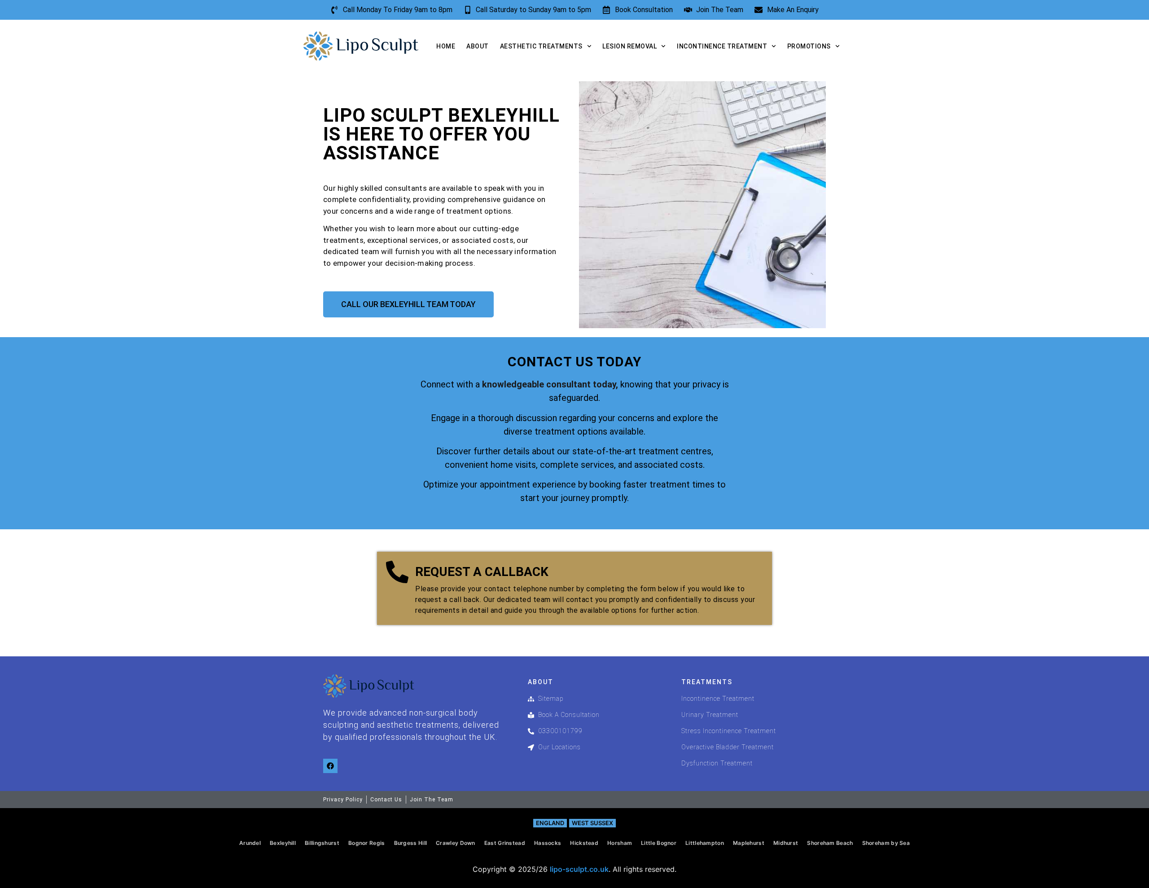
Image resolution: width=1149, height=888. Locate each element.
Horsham (619, 843)
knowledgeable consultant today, (550, 384)
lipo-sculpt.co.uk (579, 869)
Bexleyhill (283, 843)
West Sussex (592, 822)
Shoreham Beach (830, 843)
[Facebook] (330, 766)
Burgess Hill (410, 843)
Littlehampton (704, 843)
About (477, 46)
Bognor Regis (366, 843)
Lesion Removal (629, 46)
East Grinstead (504, 843)
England (550, 822)
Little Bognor (658, 843)
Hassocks (547, 843)
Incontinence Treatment (722, 46)
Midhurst (785, 843)
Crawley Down (455, 843)
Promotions (809, 46)
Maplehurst (748, 843)
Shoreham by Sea (886, 843)
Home (445, 46)
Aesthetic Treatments (541, 46)
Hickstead (584, 843)
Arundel (250, 843)
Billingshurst (322, 843)
